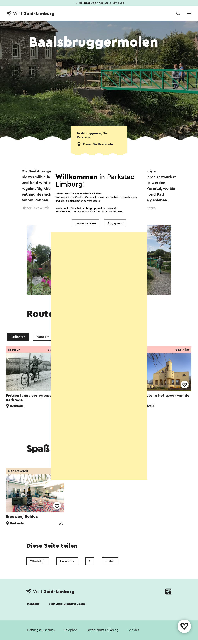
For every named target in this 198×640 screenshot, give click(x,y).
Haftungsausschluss (41, 630)
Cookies (133, 630)
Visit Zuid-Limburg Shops (67, 603)
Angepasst (115, 223)
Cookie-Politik (114, 211)
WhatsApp (37, 561)
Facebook (67, 561)
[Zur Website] (61, 523)
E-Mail (110, 561)
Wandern (42, 336)
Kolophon (71, 630)
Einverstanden (85, 223)
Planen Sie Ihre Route (98, 144)
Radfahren (17, 336)
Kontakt (33, 603)
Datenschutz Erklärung (102, 630)
